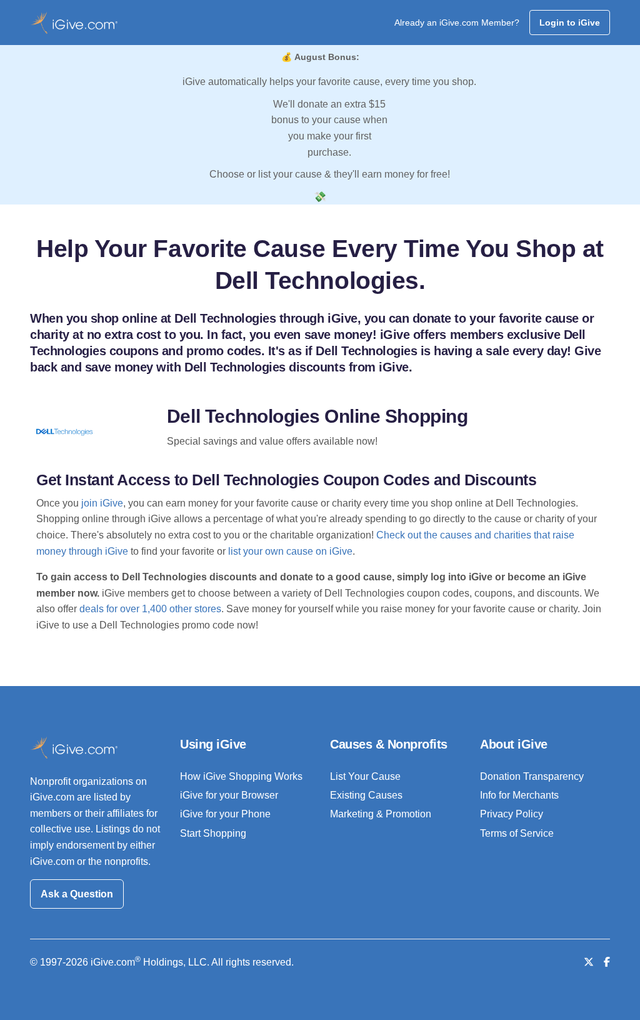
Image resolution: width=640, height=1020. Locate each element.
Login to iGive (569, 23)
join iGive (102, 503)
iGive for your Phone (225, 814)
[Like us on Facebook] (607, 962)
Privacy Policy (511, 814)
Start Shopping (213, 833)
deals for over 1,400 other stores (150, 608)
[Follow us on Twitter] (589, 962)
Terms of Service (517, 833)
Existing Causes (366, 795)
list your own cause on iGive (290, 551)
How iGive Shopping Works (241, 776)
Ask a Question (77, 894)
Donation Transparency (532, 776)
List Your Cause (365, 776)
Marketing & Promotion (380, 814)
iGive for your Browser (229, 795)
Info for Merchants (519, 795)
